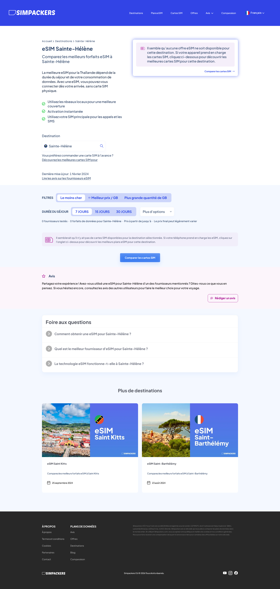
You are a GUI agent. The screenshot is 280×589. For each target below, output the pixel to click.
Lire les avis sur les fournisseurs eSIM (66, 178)
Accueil (47, 41)
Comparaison (228, 12)
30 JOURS (124, 212)
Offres (194, 12)
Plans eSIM (157, 12)
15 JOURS (102, 212)
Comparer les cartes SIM (140, 257)
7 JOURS (82, 212)
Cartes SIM (176, 12)
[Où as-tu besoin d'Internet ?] (101, 146)
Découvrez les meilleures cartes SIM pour (70, 160)
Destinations (136, 12)
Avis (208, 12)
